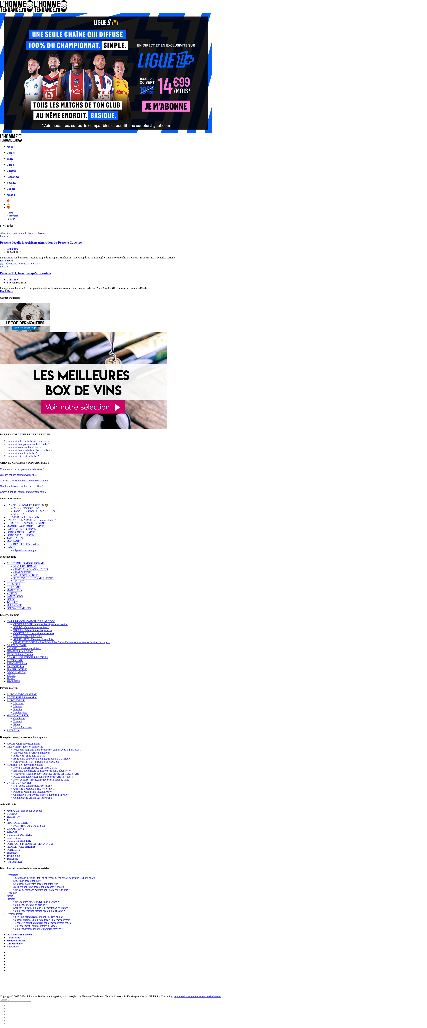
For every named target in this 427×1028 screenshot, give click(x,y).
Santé (10, 158)
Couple (11, 188)
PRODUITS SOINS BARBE (29, 508)
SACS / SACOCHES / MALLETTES (33, 578)
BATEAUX (13, 730)
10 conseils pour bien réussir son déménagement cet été (42, 922)
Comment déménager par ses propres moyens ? (38, 928)
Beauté (11, 152)
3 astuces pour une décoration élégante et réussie (38, 886)
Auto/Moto (13, 176)
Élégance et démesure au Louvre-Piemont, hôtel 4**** (42, 770)
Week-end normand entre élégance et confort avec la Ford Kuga (47, 749)
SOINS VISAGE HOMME (21, 535)
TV (8, 819)
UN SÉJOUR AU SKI (19, 782)
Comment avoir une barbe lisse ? (24, 447)
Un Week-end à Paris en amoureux (31, 752)
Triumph (17, 721)
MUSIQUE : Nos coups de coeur (24, 810)
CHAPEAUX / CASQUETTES (30, 569)
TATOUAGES (15, 538)
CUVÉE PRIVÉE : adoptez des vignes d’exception (40, 624)
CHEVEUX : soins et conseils (23, 517)
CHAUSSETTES (22, 572)
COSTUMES (14, 587)
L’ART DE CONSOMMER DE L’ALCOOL (31, 621)
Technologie (13, 855)
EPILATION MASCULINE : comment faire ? (31, 520)
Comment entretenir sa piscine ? (30, 904)
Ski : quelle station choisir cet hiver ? (32, 785)
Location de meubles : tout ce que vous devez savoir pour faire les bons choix (54, 877)
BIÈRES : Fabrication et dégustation (32, 630)
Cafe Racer (19, 718)
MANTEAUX (14, 590)
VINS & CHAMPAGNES (27, 636)
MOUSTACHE (21, 514)
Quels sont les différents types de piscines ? (36, 901)
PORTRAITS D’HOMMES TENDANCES (30, 843)
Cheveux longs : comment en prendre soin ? (23, 491)
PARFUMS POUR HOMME (22, 529)
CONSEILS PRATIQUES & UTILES (27, 657)
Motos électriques (22, 727)
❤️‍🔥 (8, 200)
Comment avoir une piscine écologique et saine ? (39, 910)
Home (10, 212)
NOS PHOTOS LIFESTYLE (29, 825)
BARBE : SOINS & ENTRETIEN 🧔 (27, 505)
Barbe (10, 164)
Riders (16, 724)
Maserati (17, 706)
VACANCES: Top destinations (23, 743)
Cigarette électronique (24, 550)
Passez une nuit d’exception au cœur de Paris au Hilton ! (43, 776)
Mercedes (18, 703)
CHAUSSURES (16, 581)
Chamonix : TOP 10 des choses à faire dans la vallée (41, 794)
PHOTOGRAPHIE (17, 822)
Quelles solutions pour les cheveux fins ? (21, 486)
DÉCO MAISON (16, 672)
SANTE (11, 547)
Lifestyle (11, 170)
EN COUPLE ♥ (15, 666)
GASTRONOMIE (17, 645)
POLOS (11, 599)
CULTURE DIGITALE (19, 834)
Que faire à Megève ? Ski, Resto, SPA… (34, 788)
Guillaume (12, 248)
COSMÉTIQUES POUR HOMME (26, 523)
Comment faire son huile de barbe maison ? (29, 450)
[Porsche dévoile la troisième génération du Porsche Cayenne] (213, 233)
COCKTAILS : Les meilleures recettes (33, 633)
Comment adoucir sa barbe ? (22, 453)
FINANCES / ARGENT (20, 651)
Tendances (12, 858)
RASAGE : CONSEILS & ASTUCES (34, 511)
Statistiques (13, 852)
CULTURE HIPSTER (19, 840)
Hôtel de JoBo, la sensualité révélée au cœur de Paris (41, 779)
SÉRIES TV (13, 816)
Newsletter (13, 946)
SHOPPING (13, 681)
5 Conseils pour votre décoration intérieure (35, 883)
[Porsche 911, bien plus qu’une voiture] (213, 263)
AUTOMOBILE (16, 700)
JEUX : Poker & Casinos (20, 654)
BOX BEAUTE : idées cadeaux (24, 544)
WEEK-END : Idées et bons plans (25, 746)
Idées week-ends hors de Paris (29, 755)
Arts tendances (14, 861)
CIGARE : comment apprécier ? (24, 648)
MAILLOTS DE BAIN (26, 575)
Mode (10, 146)
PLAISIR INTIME (17, 669)
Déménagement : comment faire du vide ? (35, 925)
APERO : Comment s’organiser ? (31, 627)
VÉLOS (11, 675)
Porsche (4, 236)
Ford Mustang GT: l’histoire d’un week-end (36, 761)
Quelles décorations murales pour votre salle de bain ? (41, 889)
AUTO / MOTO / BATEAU (22, 694)
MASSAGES (14, 541)
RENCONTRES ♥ (17, 663)
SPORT (11, 678)
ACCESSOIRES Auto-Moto (22, 697)
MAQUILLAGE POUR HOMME (25, 526)
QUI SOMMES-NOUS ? (21, 934)
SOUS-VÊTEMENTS (19, 608)
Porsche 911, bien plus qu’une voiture (25, 273)
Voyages (11, 182)
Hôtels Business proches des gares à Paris (35, 767)
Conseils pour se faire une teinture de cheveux (24, 480)
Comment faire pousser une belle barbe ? (28, 444)
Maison (11, 194)
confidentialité (15, 943)
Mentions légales (16, 940)
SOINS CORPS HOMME (21, 532)
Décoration (12, 874)
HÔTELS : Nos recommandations (25, 764)
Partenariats (14, 937)
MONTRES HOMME (25, 566)
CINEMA (12, 813)
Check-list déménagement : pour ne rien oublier (38, 916)
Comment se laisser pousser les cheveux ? (22, 469)
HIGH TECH (14, 837)
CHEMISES (13, 584)
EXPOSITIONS (15, 828)
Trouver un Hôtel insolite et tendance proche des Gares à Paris (46, 773)
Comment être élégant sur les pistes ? (32, 797)
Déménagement (15, 913)
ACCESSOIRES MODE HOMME (26, 563)
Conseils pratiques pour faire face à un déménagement (41, 919)
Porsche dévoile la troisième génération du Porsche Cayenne (41, 242)
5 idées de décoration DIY (27, 880)
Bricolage (12, 892)
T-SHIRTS (12, 602)
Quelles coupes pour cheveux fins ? (18, 474)
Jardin (10, 895)
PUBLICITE (14, 849)
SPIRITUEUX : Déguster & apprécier (33, 639)
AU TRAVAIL (15, 660)
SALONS (12, 831)
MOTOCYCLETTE (18, 715)
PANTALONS (15, 596)
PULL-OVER (14, 605)
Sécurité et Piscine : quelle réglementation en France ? (41, 907)
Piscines (11, 898)
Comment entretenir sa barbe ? (23, 456)
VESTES (12, 593)
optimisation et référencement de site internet (197, 996)
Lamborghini (20, 712)
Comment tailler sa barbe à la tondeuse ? (28, 441)
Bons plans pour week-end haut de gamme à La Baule (41, 758)
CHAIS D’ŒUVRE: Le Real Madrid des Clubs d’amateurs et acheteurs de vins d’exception (61, 642)
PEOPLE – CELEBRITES (21, 846)
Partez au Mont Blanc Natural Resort (32, 791)
